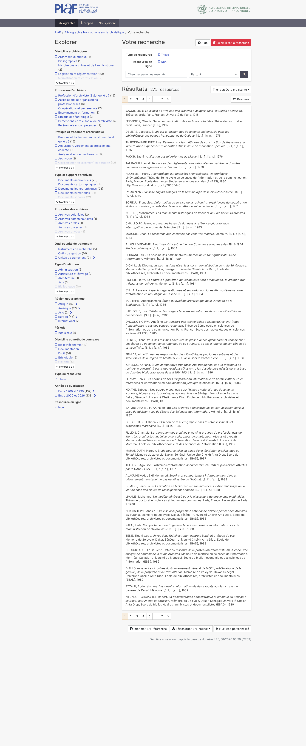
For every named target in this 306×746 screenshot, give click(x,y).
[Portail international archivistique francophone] (76, 9)
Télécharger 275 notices (191, 629)
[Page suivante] (168, 99)
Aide (204, 43)
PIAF (58, 32)
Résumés (242, 99)
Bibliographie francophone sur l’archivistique (94, 32)
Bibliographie (66, 23)
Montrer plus (66, 82)
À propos (87, 23)
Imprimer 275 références (150, 629)
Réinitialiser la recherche (232, 43)
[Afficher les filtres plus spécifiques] (94, 257)
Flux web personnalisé (233, 629)
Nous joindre (107, 23)
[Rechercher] (244, 74)
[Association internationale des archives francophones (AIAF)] (223, 9)
